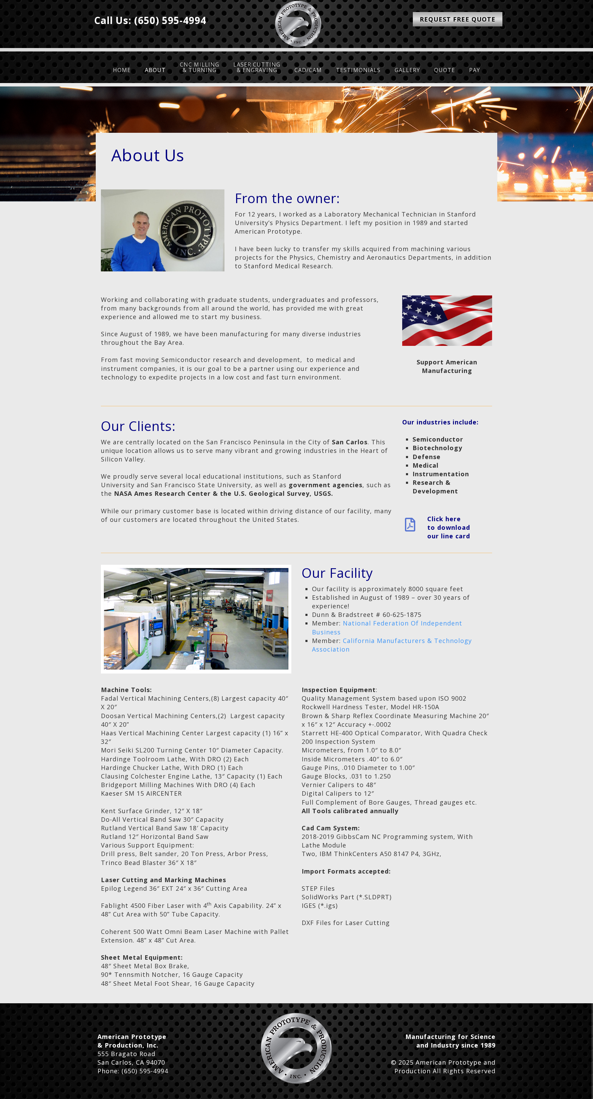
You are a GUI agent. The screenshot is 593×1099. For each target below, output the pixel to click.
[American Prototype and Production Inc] (297, 1048)
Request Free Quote (458, 19)
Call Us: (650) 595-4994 (150, 20)
